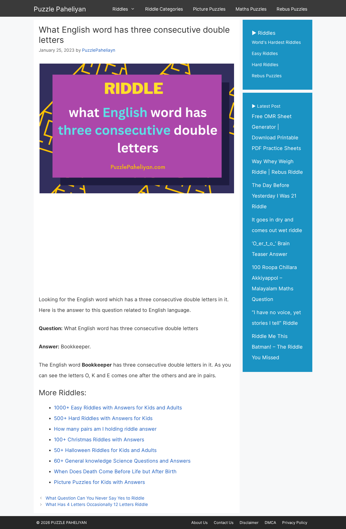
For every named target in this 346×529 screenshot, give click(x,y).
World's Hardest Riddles (276, 42)
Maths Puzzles (251, 9)
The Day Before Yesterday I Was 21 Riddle (274, 196)
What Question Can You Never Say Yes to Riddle (95, 498)
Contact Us (224, 522)
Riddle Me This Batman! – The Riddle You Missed (277, 347)
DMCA (270, 522)
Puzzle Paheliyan (60, 9)
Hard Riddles (265, 64)
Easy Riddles (265, 53)
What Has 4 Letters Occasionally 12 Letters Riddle (97, 504)
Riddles (120, 9)
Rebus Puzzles (292, 9)
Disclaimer (249, 522)
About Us (199, 522)
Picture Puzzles (209, 9)
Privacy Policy (294, 522)
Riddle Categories (164, 9)
